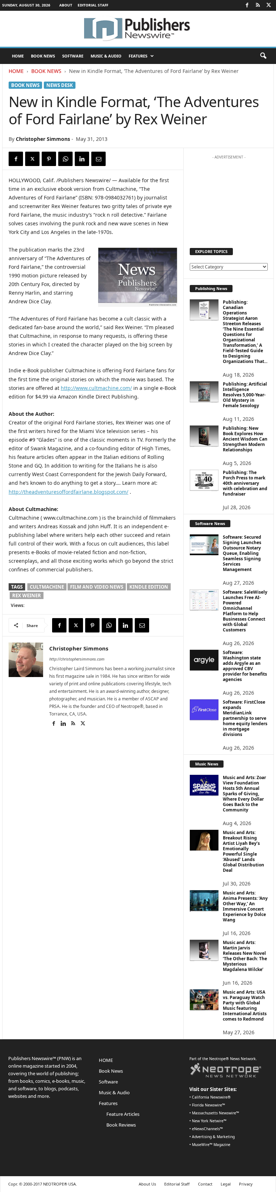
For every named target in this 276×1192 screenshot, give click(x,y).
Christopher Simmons (43, 138)
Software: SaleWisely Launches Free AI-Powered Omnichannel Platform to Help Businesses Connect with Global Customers (245, 611)
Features (138, 56)
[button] (263, 56)
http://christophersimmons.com (77, 659)
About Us (147, 1184)
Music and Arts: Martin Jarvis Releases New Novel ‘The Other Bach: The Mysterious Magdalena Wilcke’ (245, 955)
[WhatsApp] (65, 159)
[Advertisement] (229, 199)
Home (16, 71)
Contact (205, 1184)
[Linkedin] (82, 159)
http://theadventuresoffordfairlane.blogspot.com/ (68, 491)
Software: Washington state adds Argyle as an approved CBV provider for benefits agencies (245, 665)
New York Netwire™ (209, 1120)
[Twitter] (268, 5)
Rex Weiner (26, 595)
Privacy (246, 1184)
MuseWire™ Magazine (211, 1144)
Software (72, 56)
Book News (43, 56)
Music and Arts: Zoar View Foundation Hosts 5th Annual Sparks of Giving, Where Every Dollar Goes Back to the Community (244, 793)
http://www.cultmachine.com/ (96, 388)
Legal (226, 1184)
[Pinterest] (49, 159)
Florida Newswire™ (208, 1105)
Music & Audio (106, 56)
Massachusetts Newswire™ (215, 1112)
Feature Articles (122, 1114)
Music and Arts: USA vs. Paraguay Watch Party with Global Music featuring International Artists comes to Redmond (245, 1005)
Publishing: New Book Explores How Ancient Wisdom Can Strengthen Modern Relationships (245, 439)
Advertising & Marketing (213, 1136)
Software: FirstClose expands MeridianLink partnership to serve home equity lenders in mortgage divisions (245, 718)
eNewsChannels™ (207, 1128)
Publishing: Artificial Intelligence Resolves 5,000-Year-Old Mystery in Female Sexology (245, 395)
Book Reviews (121, 1125)
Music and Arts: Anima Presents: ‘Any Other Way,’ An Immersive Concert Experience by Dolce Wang (245, 906)
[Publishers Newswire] (138, 29)
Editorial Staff (93, 5)
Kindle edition (148, 587)
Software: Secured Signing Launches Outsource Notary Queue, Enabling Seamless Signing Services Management (242, 553)
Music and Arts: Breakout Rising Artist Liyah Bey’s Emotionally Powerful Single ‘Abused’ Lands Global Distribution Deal (243, 851)
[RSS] (257, 5)
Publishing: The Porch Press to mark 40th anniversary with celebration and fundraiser (245, 483)
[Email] (98, 159)
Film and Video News (96, 587)
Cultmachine (47, 587)
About (65, 5)
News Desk (59, 85)
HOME (18, 56)
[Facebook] (247, 5)
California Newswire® (211, 1097)
